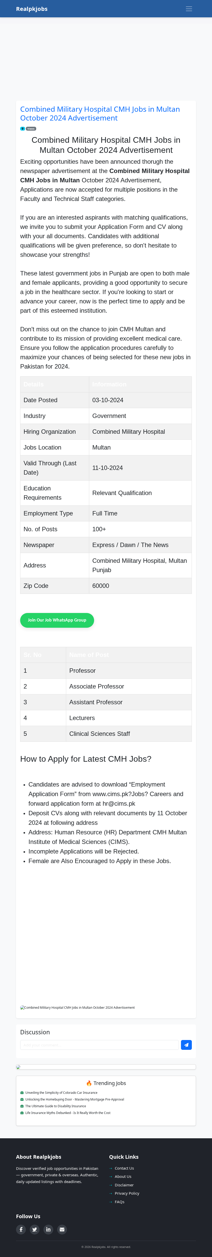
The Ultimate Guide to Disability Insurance (55, 1106)
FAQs (119, 1201)
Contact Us (124, 1168)
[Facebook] (21, 1229)
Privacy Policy (127, 1193)
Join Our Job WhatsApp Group (57, 620)
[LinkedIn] (48, 1229)
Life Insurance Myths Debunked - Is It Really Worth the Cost (67, 1113)
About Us (123, 1176)
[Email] (62, 1229)
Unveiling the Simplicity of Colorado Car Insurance (61, 1092)
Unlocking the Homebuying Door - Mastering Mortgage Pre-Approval (74, 1099)
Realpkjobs (32, 8)
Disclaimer (124, 1184)
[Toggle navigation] (189, 9)
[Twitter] (35, 1229)
